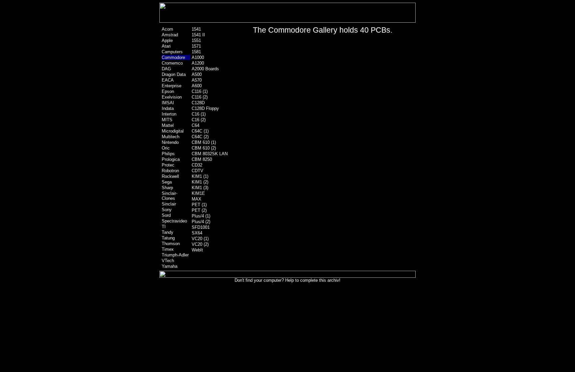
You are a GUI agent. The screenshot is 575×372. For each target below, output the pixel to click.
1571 (196, 46)
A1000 (198, 57)
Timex (168, 249)
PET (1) (199, 204)
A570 (197, 80)
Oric (166, 148)
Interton (169, 114)
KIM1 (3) (200, 187)
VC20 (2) (200, 244)
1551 (196, 40)
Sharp (167, 187)
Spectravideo (174, 220)
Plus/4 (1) (201, 215)
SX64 (197, 232)
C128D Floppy (205, 108)
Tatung (168, 237)
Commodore (173, 57)
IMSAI (168, 102)
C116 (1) (200, 91)
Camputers (172, 51)
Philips (168, 153)
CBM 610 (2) (204, 148)
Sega (167, 182)
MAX (196, 198)
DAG (166, 68)
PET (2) (199, 210)
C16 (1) (199, 114)
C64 (195, 125)
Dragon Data (174, 74)
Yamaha (169, 266)
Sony (167, 209)
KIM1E (198, 193)
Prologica (171, 159)
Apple (167, 40)
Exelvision (172, 97)
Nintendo (170, 142)
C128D (198, 102)
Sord (166, 215)
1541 (196, 29)
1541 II (198, 34)
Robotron (170, 170)
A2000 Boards (205, 68)
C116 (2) (200, 97)
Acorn (167, 29)
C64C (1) (200, 131)
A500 (197, 74)
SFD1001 (201, 227)
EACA (168, 80)
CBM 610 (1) (204, 142)
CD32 (197, 165)
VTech (168, 260)
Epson (168, 91)
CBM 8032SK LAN (210, 153)
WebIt (197, 249)
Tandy (167, 232)
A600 (197, 85)
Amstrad (170, 34)
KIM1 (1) (200, 176)
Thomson (171, 243)
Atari (166, 46)
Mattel (168, 125)
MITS (167, 119)
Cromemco (172, 63)
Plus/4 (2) (201, 221)
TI (164, 226)
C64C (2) (200, 136)
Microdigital (173, 131)
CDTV (197, 170)
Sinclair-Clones (169, 196)
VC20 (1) (200, 238)
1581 (196, 51)
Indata (168, 108)
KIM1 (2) (200, 182)
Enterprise (171, 85)
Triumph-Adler (175, 254)
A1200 (198, 63)
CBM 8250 (202, 159)
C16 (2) (199, 119)
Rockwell (170, 176)
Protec (168, 165)
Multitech (170, 136)
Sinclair (169, 203)
